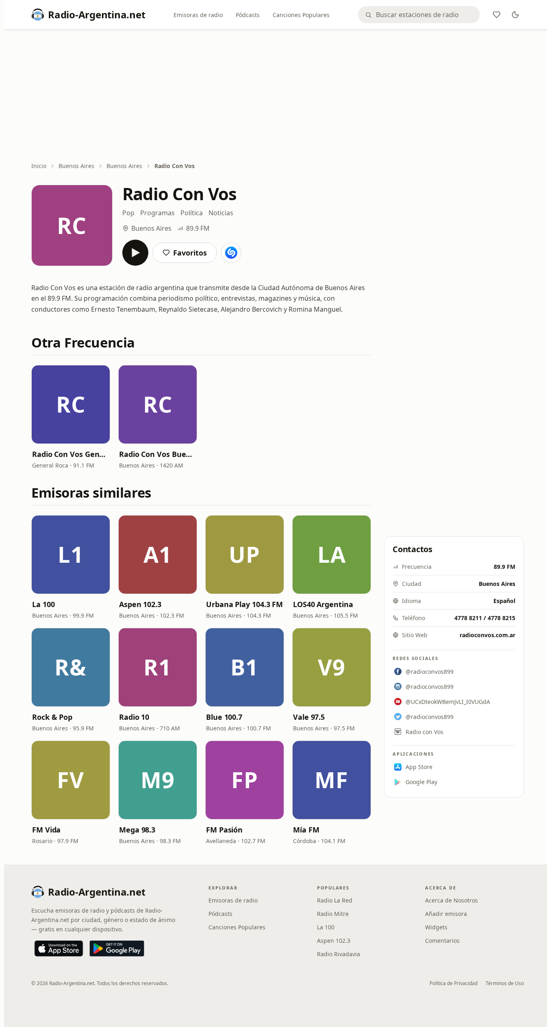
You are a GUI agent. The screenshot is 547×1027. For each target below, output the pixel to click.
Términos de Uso (505, 983)
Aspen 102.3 (140, 604)
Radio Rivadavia (338, 954)
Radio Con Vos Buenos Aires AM (157, 454)
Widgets (436, 927)
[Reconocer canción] (231, 253)
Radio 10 (134, 717)
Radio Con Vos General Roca (70, 454)
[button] (70, 404)
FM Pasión (224, 830)
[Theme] (515, 14)
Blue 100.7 (224, 717)
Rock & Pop (52, 717)
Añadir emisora (446, 914)
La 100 (43, 604)
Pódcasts (248, 15)
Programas (157, 212)
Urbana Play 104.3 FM (244, 604)
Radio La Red (334, 900)
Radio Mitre (333, 914)
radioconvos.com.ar (487, 635)
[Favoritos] (496, 14)
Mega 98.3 (137, 830)
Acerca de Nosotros (451, 900)
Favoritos (190, 253)
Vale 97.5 (309, 717)
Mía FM (306, 830)
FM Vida (46, 830)
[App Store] (58, 948)
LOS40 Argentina (323, 604)
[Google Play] (116, 948)
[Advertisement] (277, 96)
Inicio (38, 166)
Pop (128, 212)
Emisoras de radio (198, 15)
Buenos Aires (76, 166)
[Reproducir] (135, 253)
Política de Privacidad (454, 983)
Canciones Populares (301, 15)
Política (191, 212)
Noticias (220, 212)
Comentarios (442, 940)
